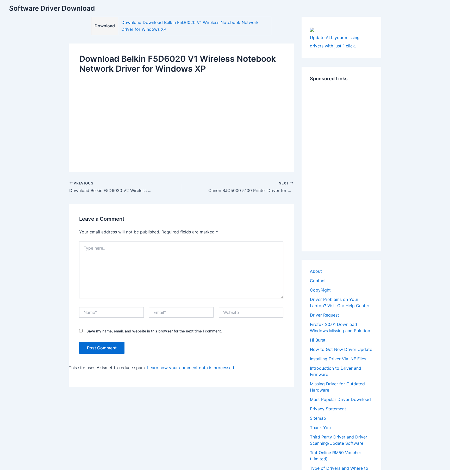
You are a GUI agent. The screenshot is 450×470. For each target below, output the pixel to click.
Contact (318, 280)
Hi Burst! (318, 340)
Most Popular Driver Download (340, 399)
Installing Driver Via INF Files (338, 358)
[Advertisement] (181, 118)
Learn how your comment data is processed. (191, 367)
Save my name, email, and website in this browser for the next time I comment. (154, 331)
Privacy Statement (328, 408)
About (316, 271)
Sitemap (318, 418)
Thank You (320, 427)
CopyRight (320, 290)
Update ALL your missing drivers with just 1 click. (335, 41)
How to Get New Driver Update (341, 349)
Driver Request (324, 315)
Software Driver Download (52, 8)
